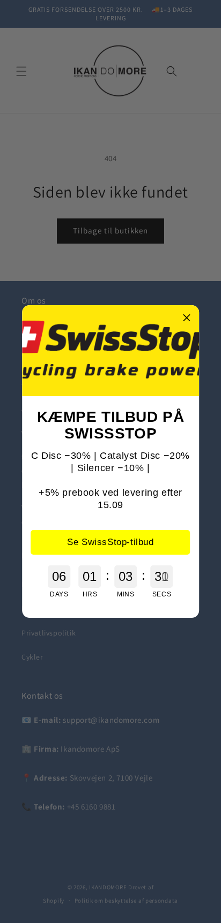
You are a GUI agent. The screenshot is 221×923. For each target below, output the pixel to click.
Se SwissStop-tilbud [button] (110, 542)
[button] (186, 317)
